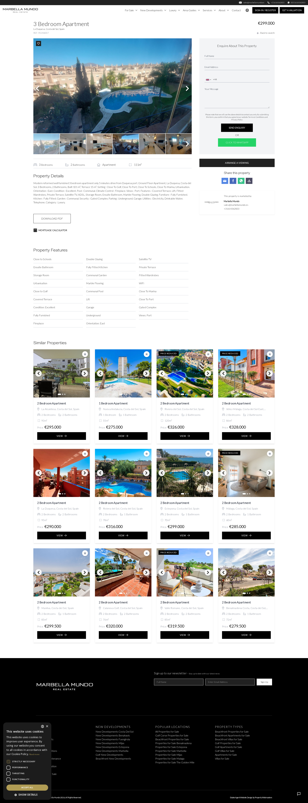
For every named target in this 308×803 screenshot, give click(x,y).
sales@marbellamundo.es (236, 204)
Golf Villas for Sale (224, 750)
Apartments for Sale (226, 754)
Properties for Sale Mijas (168, 754)
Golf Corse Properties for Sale (171, 735)
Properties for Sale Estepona (171, 746)
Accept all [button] (27, 787)
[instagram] (159, 781)
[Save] (38, 43)
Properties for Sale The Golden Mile (174, 762)
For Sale (129, 10)
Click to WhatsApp (237, 142)
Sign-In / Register (265, 10)
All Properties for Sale (167, 731)
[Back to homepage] (20, 10)
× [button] (47, 726)
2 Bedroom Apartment (51, 403)
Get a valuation (292, 10)
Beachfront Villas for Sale (228, 739)
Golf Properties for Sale (228, 743)
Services (207, 10)
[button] (27, 795)
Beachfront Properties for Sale (172, 739)
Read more (34, 754)
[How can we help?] (299, 794)
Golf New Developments (109, 754)
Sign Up (264, 682)
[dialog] (27, 761)
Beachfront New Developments (113, 758)
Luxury (172, 10)
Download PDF (52, 218)
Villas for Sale (222, 758)
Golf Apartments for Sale (228, 746)
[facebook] (149, 781)
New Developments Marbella (112, 750)
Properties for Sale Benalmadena (173, 743)
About (222, 10)
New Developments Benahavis (113, 735)
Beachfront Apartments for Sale (232, 735)
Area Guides (189, 10)
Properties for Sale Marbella (170, 750)
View (60, 436)
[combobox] (208, 79)
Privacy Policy (237, 119)
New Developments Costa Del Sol (114, 731)
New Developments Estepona (112, 746)
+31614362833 (231, 208)
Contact (236, 10)
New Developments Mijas (110, 743)
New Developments (151, 10)
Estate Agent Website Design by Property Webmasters (251, 797)
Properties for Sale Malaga (169, 758)
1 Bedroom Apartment (113, 403)
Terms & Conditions (256, 117)
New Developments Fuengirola (113, 739)
